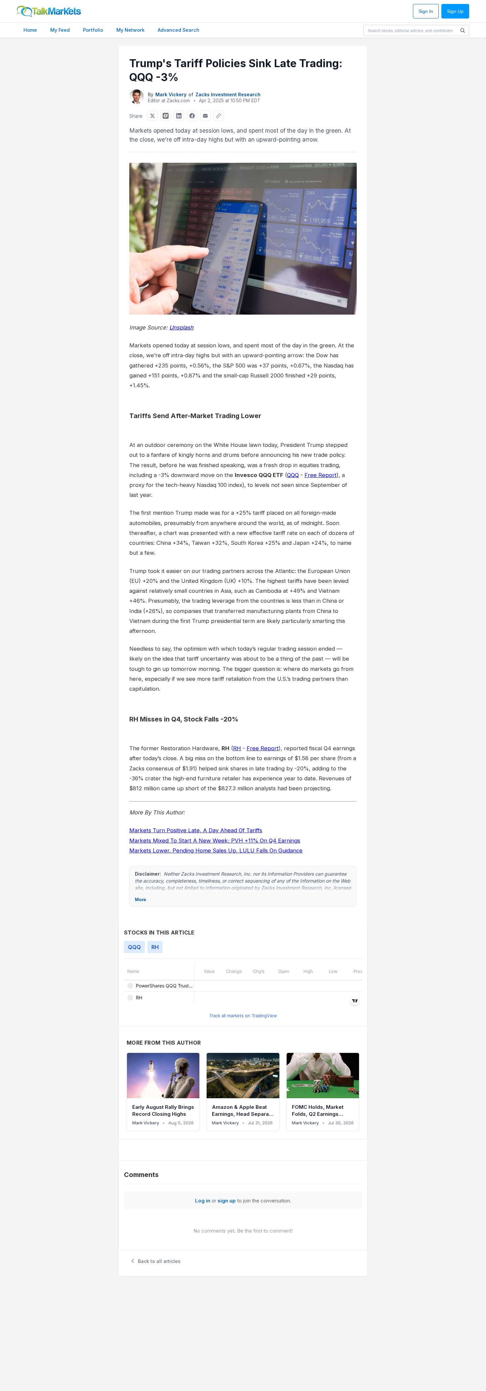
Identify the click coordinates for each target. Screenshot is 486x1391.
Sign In (426, 11)
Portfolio (93, 30)
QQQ (293, 475)
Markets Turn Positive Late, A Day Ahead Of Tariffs (195, 830)
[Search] (462, 30)
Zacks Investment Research (228, 94)
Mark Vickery (170, 94)
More (140, 899)
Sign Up (455, 11)
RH (237, 748)
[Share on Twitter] (152, 115)
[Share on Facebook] (192, 115)
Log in (202, 1200)
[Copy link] (218, 115)
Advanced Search (178, 30)
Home (30, 30)
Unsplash (181, 327)
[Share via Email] (205, 115)
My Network (130, 30)
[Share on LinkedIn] (179, 115)
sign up (227, 1200)
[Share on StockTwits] (165, 115)
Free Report (320, 475)
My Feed (60, 30)
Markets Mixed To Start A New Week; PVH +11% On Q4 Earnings (214, 840)
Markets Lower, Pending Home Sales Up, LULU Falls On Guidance (216, 850)
